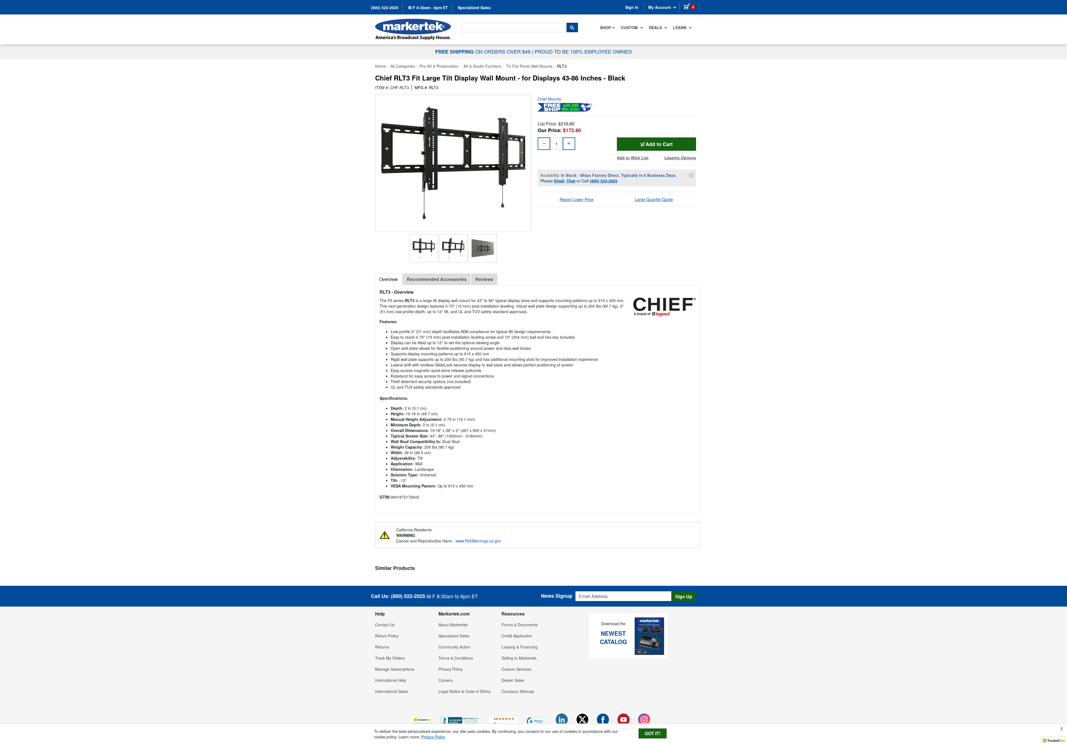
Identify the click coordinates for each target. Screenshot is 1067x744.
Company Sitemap (518, 691)
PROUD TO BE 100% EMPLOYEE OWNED (583, 51)
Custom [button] (630, 27)
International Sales (391, 691)
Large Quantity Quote (654, 199)
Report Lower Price (577, 199)
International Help (390, 680)
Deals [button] (656, 27)
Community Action (454, 647)
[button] (422, 721)
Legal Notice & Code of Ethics (464, 691)
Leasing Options (680, 157)
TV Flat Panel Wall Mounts (529, 66)
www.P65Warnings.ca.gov (478, 541)
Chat (571, 181)
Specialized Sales (474, 7)
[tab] (388, 279)
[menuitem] (607, 27)
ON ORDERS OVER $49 (483, 51)
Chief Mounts (549, 99)
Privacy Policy (450, 669)
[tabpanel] (538, 397)
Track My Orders (390, 658)
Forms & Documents (520, 624)
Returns (382, 647)
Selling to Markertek (519, 658)
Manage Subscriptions (394, 669)
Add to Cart (659, 144)
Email (559, 181)
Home (380, 66)
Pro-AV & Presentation (439, 66)
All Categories (402, 66)
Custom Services (516, 669)
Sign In (632, 7)
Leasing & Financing (519, 647)
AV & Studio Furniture (482, 66)
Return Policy (386, 636)
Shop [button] (605, 27)
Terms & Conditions (455, 658)
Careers (445, 680)
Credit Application (517, 636)
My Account (660, 7)
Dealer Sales (513, 680)
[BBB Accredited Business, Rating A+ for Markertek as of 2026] (460, 720)
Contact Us (385, 624)
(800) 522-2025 (384, 7)
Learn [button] (680, 27)
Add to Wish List (633, 157)
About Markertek (453, 624)
